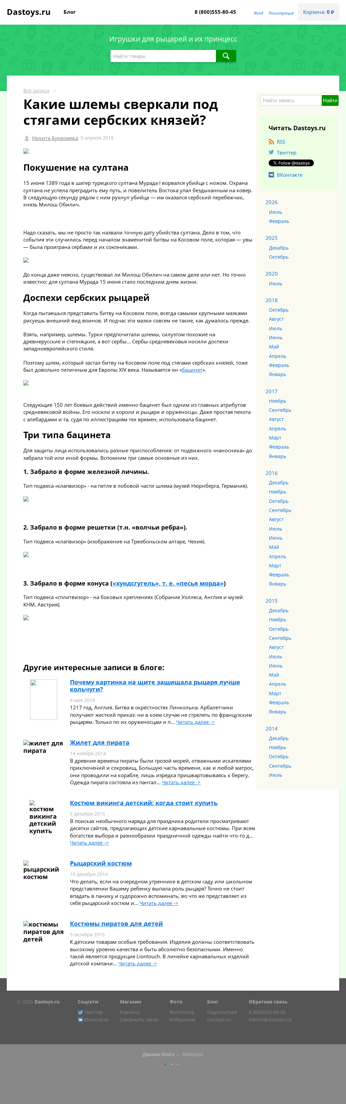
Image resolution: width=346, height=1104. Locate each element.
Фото (176, 1002)
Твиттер (286, 152)
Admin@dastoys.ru (270, 1020)
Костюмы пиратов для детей (116, 923)
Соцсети (88, 1002)
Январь (277, 374)
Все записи (36, 91)
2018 (272, 300)
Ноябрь (277, 401)
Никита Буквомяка (55, 138)
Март (275, 438)
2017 (272, 391)
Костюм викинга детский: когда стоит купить (144, 803)
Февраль (279, 221)
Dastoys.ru (29, 11)
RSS (281, 141)
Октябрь (279, 257)
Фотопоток (182, 1012)
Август (276, 319)
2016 (272, 473)
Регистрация (281, 13)
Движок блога (158, 1054)
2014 (272, 728)
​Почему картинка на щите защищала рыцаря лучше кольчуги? (155, 685)
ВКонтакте (289, 174)
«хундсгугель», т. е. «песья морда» (168, 583)
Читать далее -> (195, 721)
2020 (272, 273)
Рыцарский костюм (101, 863)
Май (274, 347)
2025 (272, 237)
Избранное (183, 1020)
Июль (275, 212)
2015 (272, 600)
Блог (70, 11)
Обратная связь (268, 1002)
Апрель (277, 356)
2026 (272, 202)
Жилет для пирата (99, 742)
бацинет (192, 369)
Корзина (130, 1012)
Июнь (275, 338)
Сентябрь (280, 410)
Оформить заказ (139, 1020)
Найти (330, 100)
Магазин (130, 1002)
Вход (258, 13)
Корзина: (318, 11)
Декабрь (279, 248)
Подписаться (222, 1012)
